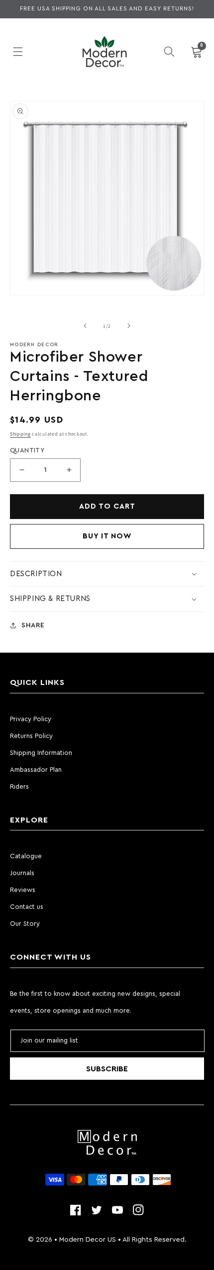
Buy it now (107, 536)
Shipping (20, 434)
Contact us (26, 906)
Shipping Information (41, 752)
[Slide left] (85, 326)
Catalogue (26, 856)
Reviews (22, 890)
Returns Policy (31, 736)
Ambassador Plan (36, 769)
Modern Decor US (87, 1239)
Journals (22, 873)
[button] (17, 52)
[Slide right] (129, 326)
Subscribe (107, 1069)
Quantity (27, 450)
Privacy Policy (30, 719)
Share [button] (33, 625)
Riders (19, 786)
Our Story (25, 923)
